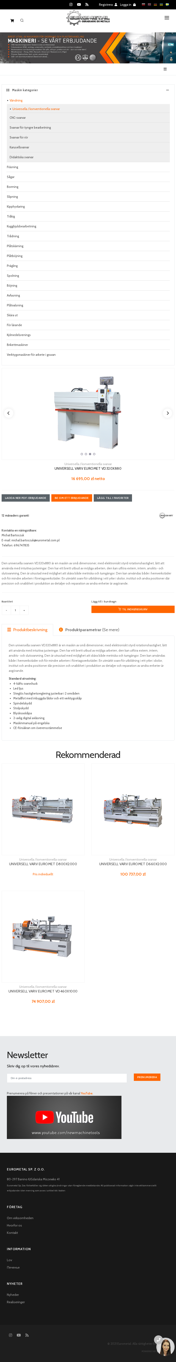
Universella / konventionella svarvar (36, 109)
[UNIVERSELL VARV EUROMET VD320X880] (88, 414)
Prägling (12, 266)
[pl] (142, 4)
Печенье (13, 1267)
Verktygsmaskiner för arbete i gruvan (31, 354)
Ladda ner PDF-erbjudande (25, 498)
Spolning (13, 275)
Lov (9, 1260)
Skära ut (12, 315)
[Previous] (8, 413)
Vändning (16, 100)
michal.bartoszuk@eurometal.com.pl (35, 540)
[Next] (167, 413)
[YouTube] (79, 4)
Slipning (12, 196)
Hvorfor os (14, 1225)
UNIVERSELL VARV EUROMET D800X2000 (43, 864)
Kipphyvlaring (16, 206)
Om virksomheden (20, 1218)
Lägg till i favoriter (113, 498)
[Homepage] (88, 21)
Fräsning (12, 167)
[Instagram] (71, 4)
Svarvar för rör (19, 137)
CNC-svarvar (18, 117)
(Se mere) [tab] (92, 629)
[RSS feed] (87, 4)
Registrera (106, 4)
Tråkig (11, 216)
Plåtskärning (15, 246)
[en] (148, 4)
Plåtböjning (14, 256)
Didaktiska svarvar (21, 157)
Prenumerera (147, 1077)
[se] (166, 4)
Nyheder (13, 1295)
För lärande (14, 325)
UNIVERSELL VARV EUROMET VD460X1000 (43, 991)
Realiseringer (16, 1302)
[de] (154, 4)
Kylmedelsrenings (19, 335)
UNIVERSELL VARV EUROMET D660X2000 (133, 864)
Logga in (126, 4)
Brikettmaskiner (17, 345)
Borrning (12, 187)
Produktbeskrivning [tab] (29, 629)
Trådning (13, 236)
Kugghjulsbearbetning (21, 226)
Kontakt (12, 1233)
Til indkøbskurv (134, 609)
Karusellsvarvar (19, 147)
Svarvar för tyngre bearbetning (30, 127)
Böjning (12, 285)
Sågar (10, 177)
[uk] (160, 4)
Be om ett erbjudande (72, 498)
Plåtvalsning (15, 305)
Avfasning (13, 295)
